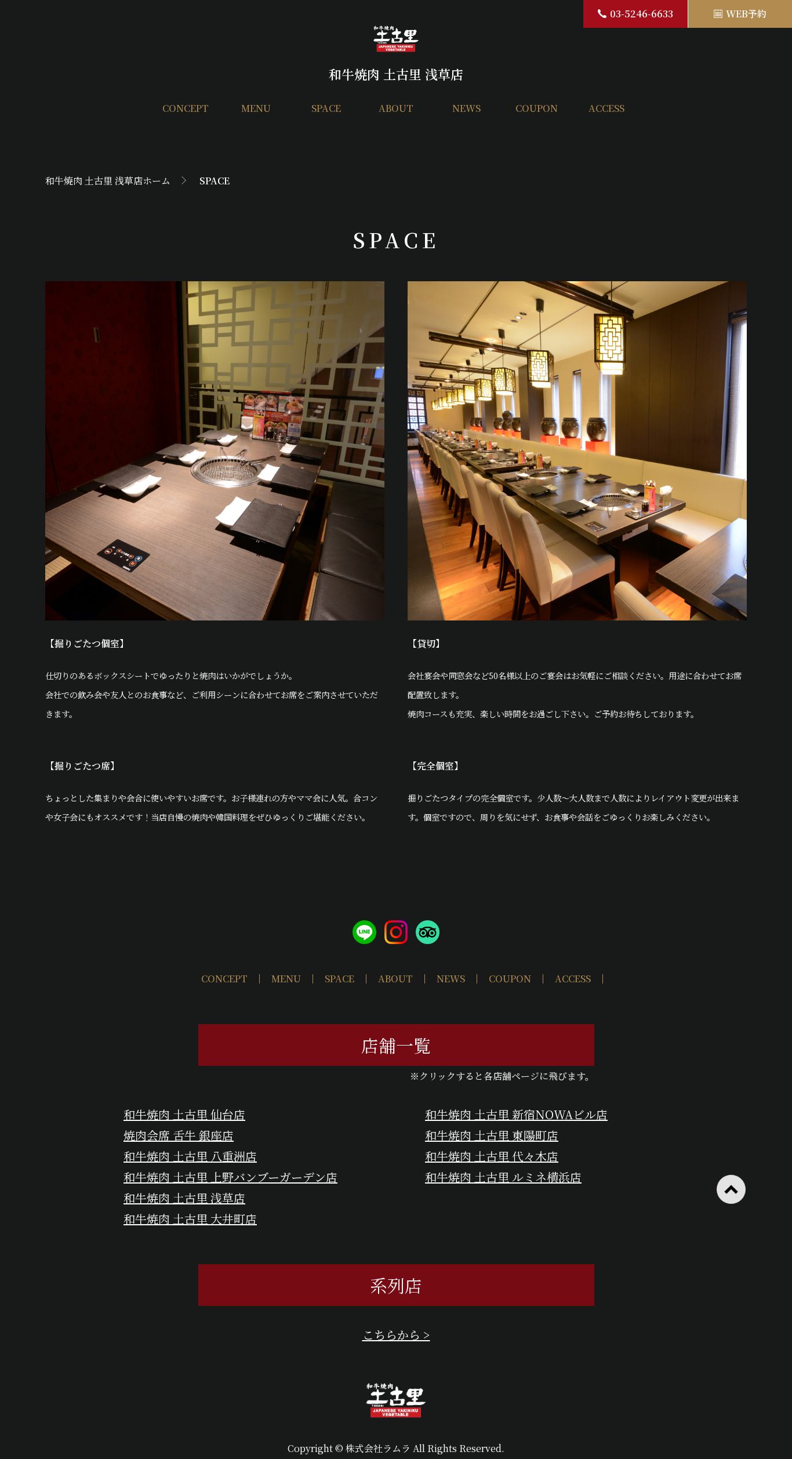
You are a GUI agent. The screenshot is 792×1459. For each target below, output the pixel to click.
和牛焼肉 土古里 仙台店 (184, 1114)
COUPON (536, 108)
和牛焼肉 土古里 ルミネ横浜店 (503, 1176)
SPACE (326, 108)
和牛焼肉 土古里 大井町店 (190, 1218)
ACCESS (606, 108)
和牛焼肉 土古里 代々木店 (491, 1156)
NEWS (466, 108)
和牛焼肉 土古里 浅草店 (184, 1197)
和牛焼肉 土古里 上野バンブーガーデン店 (230, 1176)
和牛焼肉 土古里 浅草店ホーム (107, 180)
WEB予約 (746, 13)
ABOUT (396, 108)
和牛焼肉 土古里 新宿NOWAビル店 (516, 1114)
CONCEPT (185, 108)
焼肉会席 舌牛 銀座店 (178, 1135)
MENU (256, 108)
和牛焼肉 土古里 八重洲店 (190, 1156)
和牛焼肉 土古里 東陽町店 (491, 1135)
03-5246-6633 (641, 13)
